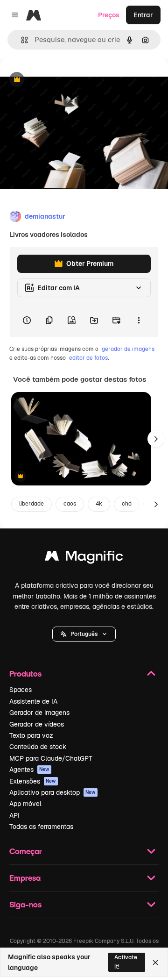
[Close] (155, 962)
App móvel (25, 803)
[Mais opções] (138, 320)
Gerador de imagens (39, 712)
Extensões (32, 781)
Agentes (29, 769)
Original (60, 80)
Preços (108, 15)
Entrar (143, 15)
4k (99, 503)
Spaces (20, 689)
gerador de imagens (128, 349)
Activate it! (125, 962)
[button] (84, 634)
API (14, 815)
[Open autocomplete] (21, 39)
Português (84, 634)
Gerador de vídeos (36, 724)
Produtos (25, 673)
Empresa (25, 878)
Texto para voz (31, 735)
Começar (25, 851)
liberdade (31, 503)
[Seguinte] (155, 438)
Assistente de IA (33, 701)
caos (69, 503)
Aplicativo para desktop (52, 792)
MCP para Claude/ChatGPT (50, 758)
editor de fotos (88, 358)
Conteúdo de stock (37, 746)
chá (127, 503)
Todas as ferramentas (41, 826)
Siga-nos (25, 904)
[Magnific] (84, 558)
